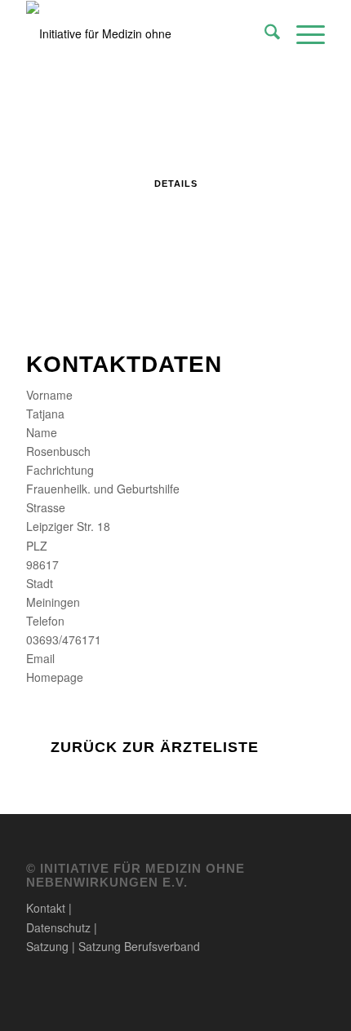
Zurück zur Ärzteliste (155, 747)
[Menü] (302, 33)
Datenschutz (58, 927)
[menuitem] (264, 33)
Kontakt (45, 908)
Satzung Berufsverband (139, 946)
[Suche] (264, 33)
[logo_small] (145, 33)
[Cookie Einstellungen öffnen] (29, 1010)
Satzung (47, 946)
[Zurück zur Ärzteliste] (34, 746)
